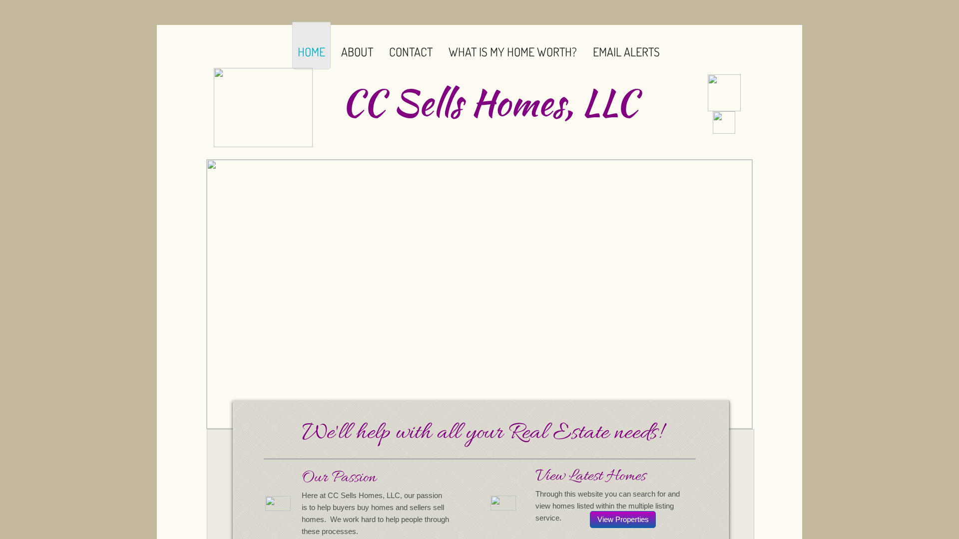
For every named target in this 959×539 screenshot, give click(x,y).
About (357, 51)
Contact (411, 51)
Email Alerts (626, 51)
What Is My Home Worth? (513, 51)
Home (311, 51)
